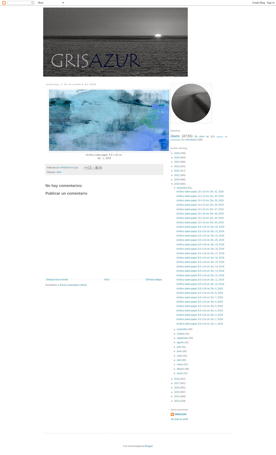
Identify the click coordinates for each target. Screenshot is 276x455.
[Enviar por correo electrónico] (86, 168)
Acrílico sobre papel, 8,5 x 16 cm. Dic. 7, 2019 (199, 297)
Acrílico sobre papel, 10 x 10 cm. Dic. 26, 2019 (200, 213)
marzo (180, 364)
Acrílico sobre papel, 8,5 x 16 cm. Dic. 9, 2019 (199, 288)
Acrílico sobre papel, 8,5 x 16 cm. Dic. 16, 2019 (200, 257)
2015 (177, 392)
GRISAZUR (180, 414)
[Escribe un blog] (90, 168)
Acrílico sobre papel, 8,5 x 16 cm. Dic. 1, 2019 (199, 323)
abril (179, 360)
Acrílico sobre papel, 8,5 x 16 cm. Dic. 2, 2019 (199, 319)
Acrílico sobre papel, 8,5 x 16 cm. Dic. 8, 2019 (199, 293)
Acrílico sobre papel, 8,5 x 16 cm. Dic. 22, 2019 (200, 231)
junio (179, 351)
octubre (181, 333)
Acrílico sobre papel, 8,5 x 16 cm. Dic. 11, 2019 (200, 279)
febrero (181, 369)
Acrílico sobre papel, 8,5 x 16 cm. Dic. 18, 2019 (200, 249)
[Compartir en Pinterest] (100, 168)
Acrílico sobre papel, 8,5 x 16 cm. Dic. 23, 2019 (200, 227)
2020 (177, 179)
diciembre (182, 188)
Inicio (107, 279)
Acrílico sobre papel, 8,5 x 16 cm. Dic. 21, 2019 (200, 235)
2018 (177, 379)
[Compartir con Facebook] (97, 168)
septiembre (183, 338)
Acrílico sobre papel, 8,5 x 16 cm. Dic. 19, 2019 (200, 244)
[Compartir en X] (93, 168)
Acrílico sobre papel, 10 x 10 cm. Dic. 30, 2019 (200, 196)
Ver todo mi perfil (179, 419)
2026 (177, 153)
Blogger (149, 446)
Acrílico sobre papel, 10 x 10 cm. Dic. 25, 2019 (200, 218)
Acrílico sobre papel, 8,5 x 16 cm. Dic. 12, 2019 (200, 275)
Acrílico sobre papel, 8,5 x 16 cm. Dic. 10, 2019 (200, 284)
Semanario (191, 139)
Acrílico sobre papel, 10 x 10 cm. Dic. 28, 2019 (200, 204)
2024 (177, 162)
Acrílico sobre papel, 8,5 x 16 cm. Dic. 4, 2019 (199, 310)
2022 (177, 170)
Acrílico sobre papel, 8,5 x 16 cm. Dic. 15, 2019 (200, 262)
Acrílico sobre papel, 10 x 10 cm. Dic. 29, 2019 (200, 200)
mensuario (175, 140)
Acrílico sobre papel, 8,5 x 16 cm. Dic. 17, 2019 (200, 253)
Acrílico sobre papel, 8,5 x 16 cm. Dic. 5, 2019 (199, 306)
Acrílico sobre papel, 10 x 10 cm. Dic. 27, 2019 (200, 209)
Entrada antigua (154, 279)
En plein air (202, 136)
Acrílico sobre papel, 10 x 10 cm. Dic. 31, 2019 (200, 191)
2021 (177, 175)
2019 (177, 184)
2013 (177, 401)
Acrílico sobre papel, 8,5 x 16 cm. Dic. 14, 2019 (200, 266)
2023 (177, 166)
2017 (177, 383)
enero (180, 373)
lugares (220, 137)
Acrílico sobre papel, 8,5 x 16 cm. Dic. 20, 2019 (200, 240)
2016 (177, 387)
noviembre (182, 329)
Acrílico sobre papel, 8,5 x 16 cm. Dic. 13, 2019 (200, 271)
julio (179, 347)
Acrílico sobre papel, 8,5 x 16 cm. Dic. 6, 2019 (199, 301)
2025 (177, 157)
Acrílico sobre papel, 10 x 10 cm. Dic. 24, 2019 (200, 222)
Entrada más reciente (57, 279)
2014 (177, 396)
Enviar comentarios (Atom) (73, 285)
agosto (180, 342)
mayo (180, 355)
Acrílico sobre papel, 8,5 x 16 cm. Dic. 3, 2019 (199, 315)
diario (59, 172)
